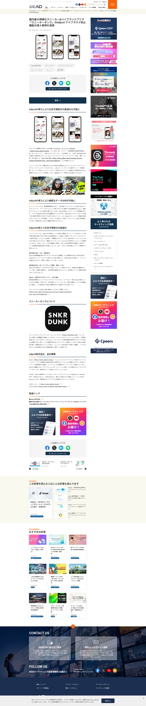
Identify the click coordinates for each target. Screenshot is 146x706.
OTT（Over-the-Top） (101, 245)
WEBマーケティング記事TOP (40, 11)
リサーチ (53, 7)
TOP (30, 11)
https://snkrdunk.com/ (70, 335)
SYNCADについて (98, 1)
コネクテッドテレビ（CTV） (103, 248)
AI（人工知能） (99, 263)
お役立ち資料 (101, 7)
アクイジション (99, 251)
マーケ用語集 (92, 7)
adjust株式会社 (35, 399)
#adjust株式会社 (36, 65)
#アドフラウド (49, 65)
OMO (96, 255)
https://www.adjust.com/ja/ (39, 151)
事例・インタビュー (71, 7)
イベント (60, 7)
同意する (108, 701)
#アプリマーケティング (65, 65)
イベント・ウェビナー (72, 684)
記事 (46, 7)
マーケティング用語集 (102, 688)
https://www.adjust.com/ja (50, 384)
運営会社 (104, 1)
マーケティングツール (102, 684)
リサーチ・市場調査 (42, 688)
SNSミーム (97, 233)
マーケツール (83, 7)
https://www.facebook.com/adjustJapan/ (53, 386)
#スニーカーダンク (36, 70)
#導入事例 (60, 70)
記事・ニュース (41, 684)
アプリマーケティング (55, 11)
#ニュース (50, 70)
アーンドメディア (99, 241)
